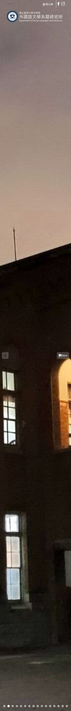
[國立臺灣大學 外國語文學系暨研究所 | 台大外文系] (35, 15)
